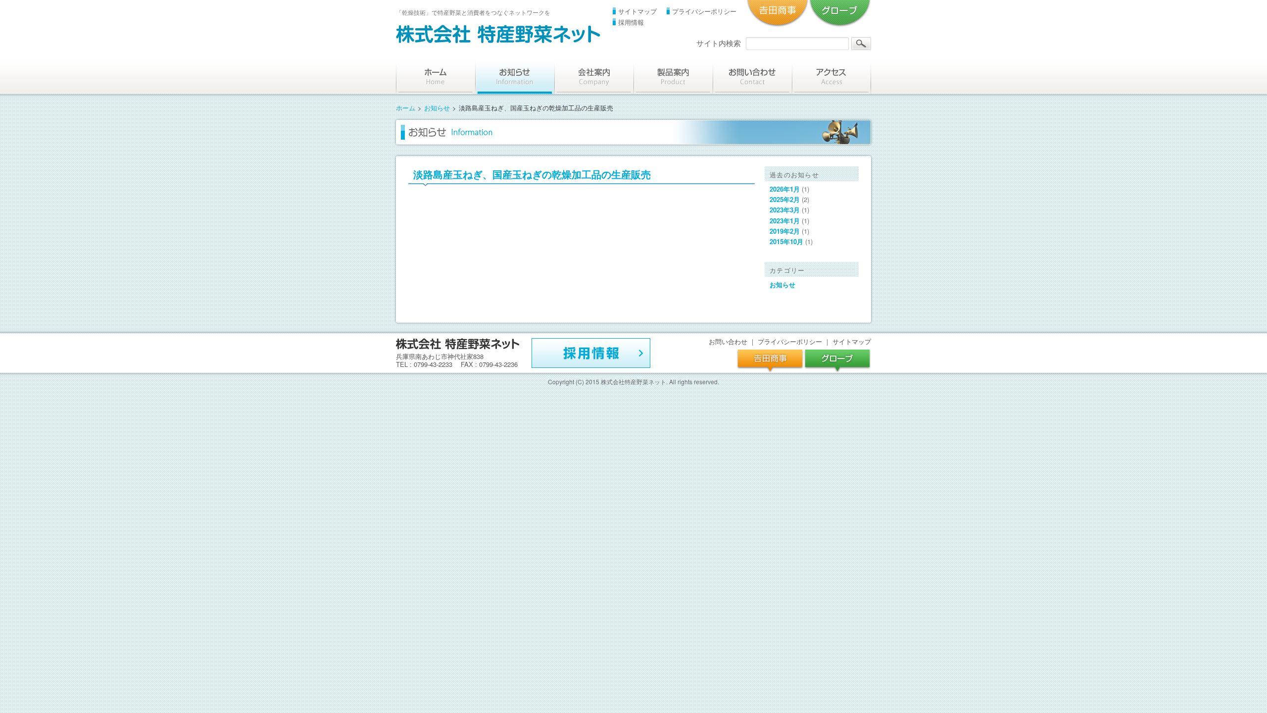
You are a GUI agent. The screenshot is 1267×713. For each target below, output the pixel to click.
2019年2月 (785, 231)
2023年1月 (785, 220)
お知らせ (437, 107)
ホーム (405, 107)
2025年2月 (785, 199)
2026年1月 (785, 189)
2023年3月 (785, 209)
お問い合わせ (728, 341)
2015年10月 (786, 241)
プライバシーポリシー (704, 10)
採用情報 (631, 21)
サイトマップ (637, 10)
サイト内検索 (718, 43)
